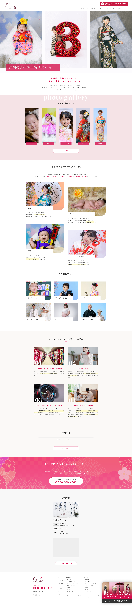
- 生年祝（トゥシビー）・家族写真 (73, 596)
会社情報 (115, 9)
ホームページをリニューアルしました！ (62, 440)
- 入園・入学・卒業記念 (71, 585)
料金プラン (100, 9)
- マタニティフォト (70, 593)
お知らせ (120, 9)
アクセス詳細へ (65, 563)
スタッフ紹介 (60, 588)
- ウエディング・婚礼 (70, 591)
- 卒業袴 (68, 587)
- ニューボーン (69, 598)
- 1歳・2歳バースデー (71, 581)
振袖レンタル (86, 9)
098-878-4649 (43, 588)
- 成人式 (68, 589)
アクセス (125, 9)
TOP (81, 9)
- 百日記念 (68, 579)
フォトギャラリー (108, 9)
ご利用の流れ (93, 9)
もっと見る (65, 151)
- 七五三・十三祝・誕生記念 (72, 583)
